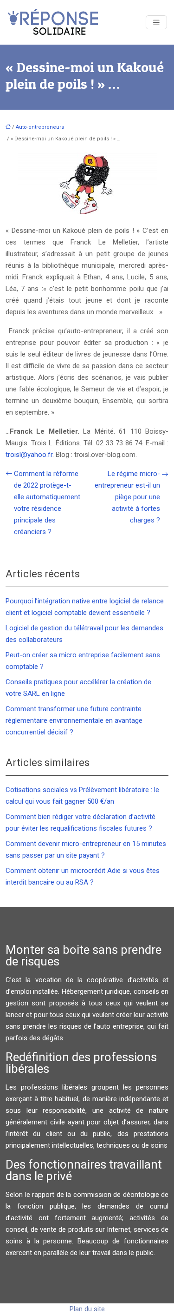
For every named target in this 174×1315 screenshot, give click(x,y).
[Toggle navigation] (156, 22)
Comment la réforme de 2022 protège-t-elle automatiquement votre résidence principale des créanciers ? (47, 502)
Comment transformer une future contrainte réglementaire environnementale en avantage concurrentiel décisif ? (74, 720)
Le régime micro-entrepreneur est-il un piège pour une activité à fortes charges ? (127, 496)
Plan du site (87, 1309)
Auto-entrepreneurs (40, 127)
